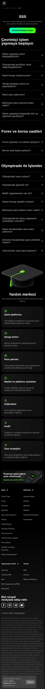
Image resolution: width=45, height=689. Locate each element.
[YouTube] (21, 605)
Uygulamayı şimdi (13, 480)
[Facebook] (3, 605)
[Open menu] (4, 3)
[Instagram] (9, 605)
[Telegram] (15, 605)
